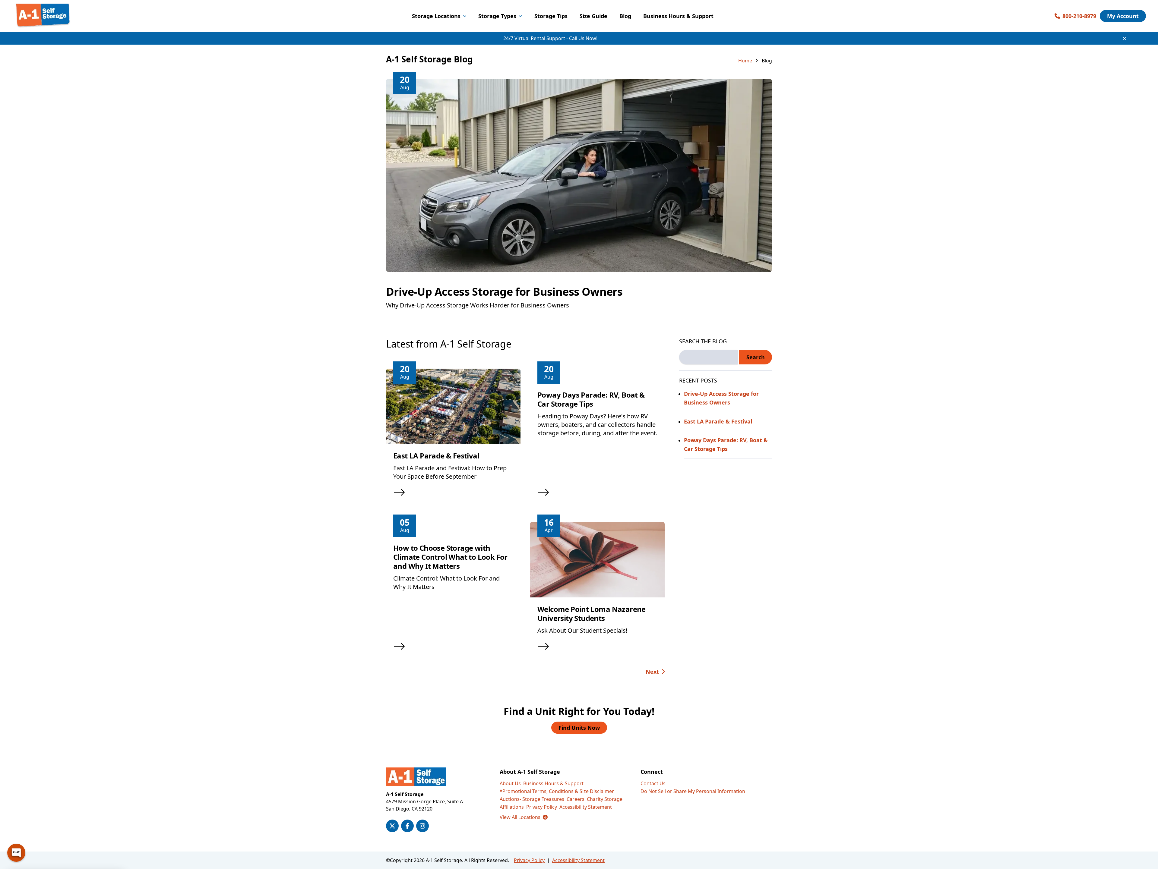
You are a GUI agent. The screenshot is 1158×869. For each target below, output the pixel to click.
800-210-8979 (1079, 16)
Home (745, 60)
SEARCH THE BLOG (703, 341)
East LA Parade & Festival (436, 456)
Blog (625, 16)
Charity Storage (604, 799)
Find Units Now (579, 727)
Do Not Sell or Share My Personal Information (693, 791)
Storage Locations (436, 16)
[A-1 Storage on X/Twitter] (392, 826)
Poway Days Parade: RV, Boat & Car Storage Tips (591, 399)
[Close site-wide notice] (1124, 38)
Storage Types (497, 16)
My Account (1123, 16)
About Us (510, 783)
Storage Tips (551, 16)
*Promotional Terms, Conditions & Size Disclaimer (557, 791)
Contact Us (653, 783)
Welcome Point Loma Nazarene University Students (591, 613)
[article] (579, 201)
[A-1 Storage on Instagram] (422, 826)
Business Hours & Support (678, 16)
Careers (575, 799)
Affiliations (512, 807)
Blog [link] (767, 60)
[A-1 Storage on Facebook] (407, 826)
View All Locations (524, 817)
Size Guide (593, 16)
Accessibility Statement (585, 807)
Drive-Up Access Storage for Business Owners (504, 291)
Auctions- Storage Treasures (532, 799)
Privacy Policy (541, 807)
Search (755, 357)
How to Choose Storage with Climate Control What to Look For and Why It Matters (450, 557)
